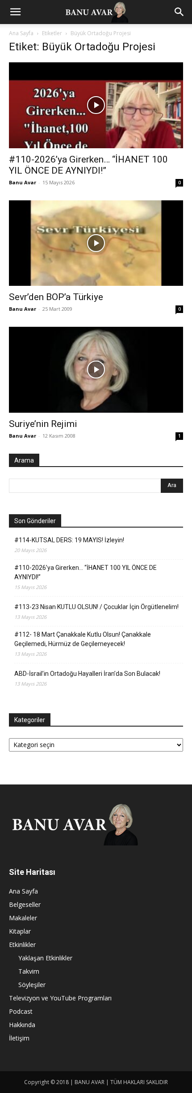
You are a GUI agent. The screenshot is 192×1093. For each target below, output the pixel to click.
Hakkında (22, 1024)
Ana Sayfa (21, 33)
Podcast (21, 1011)
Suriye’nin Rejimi (43, 424)
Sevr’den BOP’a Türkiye (56, 297)
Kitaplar (20, 931)
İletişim (19, 1038)
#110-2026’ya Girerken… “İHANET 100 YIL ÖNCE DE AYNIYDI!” (88, 165)
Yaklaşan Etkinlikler (45, 958)
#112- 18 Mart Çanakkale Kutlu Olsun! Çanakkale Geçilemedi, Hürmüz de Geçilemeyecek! (82, 639)
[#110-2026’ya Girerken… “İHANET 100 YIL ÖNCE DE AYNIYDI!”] (96, 105)
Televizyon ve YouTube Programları (60, 998)
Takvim (28, 971)
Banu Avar (22, 182)
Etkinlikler (22, 944)
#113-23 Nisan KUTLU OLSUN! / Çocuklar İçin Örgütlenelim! (96, 606)
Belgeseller (25, 904)
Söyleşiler (32, 984)
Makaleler (23, 918)
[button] (15, 12)
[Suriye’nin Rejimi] (96, 370)
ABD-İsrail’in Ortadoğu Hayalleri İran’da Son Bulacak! (87, 673)
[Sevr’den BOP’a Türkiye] (96, 243)
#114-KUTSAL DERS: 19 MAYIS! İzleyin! (69, 540)
